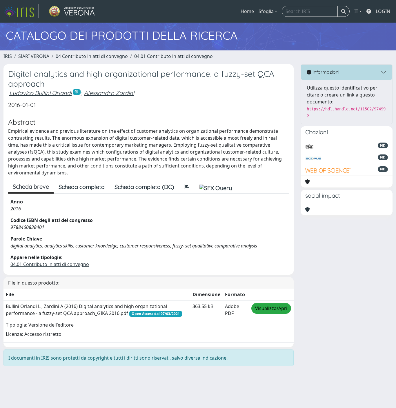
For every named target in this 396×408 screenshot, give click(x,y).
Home (247, 11)
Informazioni (325, 72)
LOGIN (383, 11)
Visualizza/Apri (271, 308)
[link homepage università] (72, 11)
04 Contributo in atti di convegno (92, 56)
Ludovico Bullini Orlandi (40, 92)
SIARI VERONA (33, 56)
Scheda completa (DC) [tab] (144, 186)
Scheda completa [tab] (82, 186)
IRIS (7, 56)
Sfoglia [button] (266, 11)
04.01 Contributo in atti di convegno (173, 56)
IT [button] (356, 11)
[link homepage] (21, 11)
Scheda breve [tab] (31, 186)
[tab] (187, 187)
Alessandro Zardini (109, 92)
